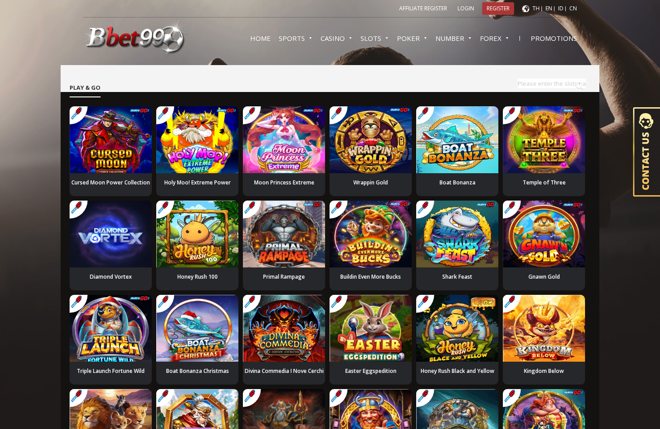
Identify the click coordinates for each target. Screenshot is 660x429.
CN (573, 8)
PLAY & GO (85, 87)
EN (549, 8)
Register (498, 8)
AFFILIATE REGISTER (423, 8)
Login (466, 8)
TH (536, 8)
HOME (260, 38)
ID (560, 8)
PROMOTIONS (554, 38)
